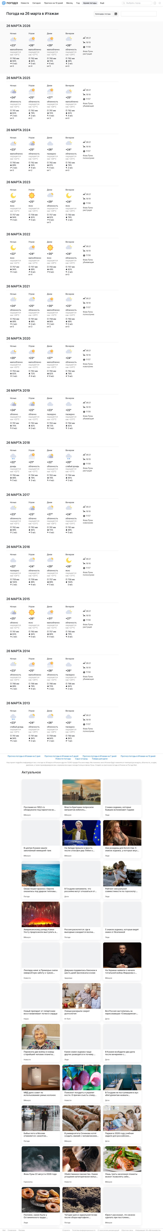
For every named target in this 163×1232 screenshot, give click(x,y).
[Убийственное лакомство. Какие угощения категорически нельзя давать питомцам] (81, 1165)
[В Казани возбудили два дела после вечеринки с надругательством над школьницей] (122, 1043)
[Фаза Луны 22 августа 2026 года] (41, 1165)
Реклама (22, 1230)
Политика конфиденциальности (83, 1230)
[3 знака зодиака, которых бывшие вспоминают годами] (122, 798)
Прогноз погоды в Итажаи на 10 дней (138, 756)
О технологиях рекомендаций (108, 1230)
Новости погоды (63, 758)
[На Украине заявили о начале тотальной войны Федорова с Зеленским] (122, 961)
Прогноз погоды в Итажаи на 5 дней (61, 756)
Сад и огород (81, 758)
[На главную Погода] (12, 3)
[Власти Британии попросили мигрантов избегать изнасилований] (81, 798)
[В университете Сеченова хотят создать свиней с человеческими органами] (81, 1125)
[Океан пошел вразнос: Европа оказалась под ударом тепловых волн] (41, 880)
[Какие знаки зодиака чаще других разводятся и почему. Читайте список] (81, 1043)
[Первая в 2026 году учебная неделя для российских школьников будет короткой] (122, 1125)
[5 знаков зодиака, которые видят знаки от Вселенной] (122, 921)
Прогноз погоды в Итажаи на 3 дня (24, 756)
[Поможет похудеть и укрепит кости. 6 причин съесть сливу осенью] (81, 1084)
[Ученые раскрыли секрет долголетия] (81, 1002)
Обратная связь (127, 1230)
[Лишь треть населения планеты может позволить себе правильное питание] (122, 1165)
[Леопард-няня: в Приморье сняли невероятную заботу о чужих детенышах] (41, 961)
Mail (4, 1230)
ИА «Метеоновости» (153, 1230)
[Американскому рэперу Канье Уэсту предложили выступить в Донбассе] (41, 921)
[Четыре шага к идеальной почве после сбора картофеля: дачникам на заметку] (81, 1206)
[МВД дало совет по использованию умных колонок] (41, 1084)
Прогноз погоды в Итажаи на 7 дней (99, 756)
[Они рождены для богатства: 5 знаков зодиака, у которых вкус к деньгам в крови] (122, 839)
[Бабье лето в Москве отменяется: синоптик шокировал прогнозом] (41, 1125)
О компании (12, 1230)
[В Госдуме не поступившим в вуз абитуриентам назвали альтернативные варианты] (122, 1084)
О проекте (66, 1230)
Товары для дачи (99, 758)
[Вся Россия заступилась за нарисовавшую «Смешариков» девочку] (122, 1002)
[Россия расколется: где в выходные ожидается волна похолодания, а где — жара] (81, 921)
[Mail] (4, 3)
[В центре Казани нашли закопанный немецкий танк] (41, 839)
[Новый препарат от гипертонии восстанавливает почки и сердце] (41, 1002)
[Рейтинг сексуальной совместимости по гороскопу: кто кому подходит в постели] (122, 880)
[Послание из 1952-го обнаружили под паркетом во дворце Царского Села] (41, 798)
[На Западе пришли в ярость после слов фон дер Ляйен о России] (81, 839)
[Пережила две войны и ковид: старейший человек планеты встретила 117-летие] (41, 1043)
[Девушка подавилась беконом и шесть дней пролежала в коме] (81, 961)
